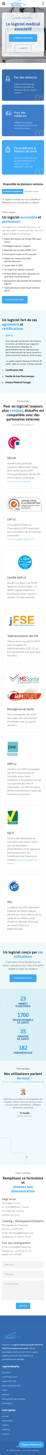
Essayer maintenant (14, 300)
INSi (9, 902)
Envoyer (23, 1306)
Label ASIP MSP (9, 1381)
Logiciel (5, 1425)
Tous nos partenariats (22, 425)
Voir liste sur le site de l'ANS (19, 481)
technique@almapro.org (21, 1233)
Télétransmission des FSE (22, 636)
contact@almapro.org (20, 1247)
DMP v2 (12, 764)
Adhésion (6, 1429)
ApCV (10, 833)
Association (7, 1420)
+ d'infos (23, 48)
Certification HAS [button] (14, 370)
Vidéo (4, 1390)
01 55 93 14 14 (22, 1236)
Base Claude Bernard (11, 1385)
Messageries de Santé (20, 709)
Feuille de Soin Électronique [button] (19, 376)
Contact (5, 1434)
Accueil (5, 1416)
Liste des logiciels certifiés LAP (20, 539)
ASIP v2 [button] (9, 335)
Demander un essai (23, 978)
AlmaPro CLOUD (31, 191)
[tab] (23, 337)
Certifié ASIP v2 (16, 577)
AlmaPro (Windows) (12, 191)
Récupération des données (14, 1399)
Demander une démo (23, 38)
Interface (6, 1394)
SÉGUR (11, 458)
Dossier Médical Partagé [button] (18, 382)
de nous (23, 1078)
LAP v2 (11, 519)
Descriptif (6, 1372)
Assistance (7, 1403)
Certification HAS (9, 1376)
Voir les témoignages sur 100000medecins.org (23, 1081)
